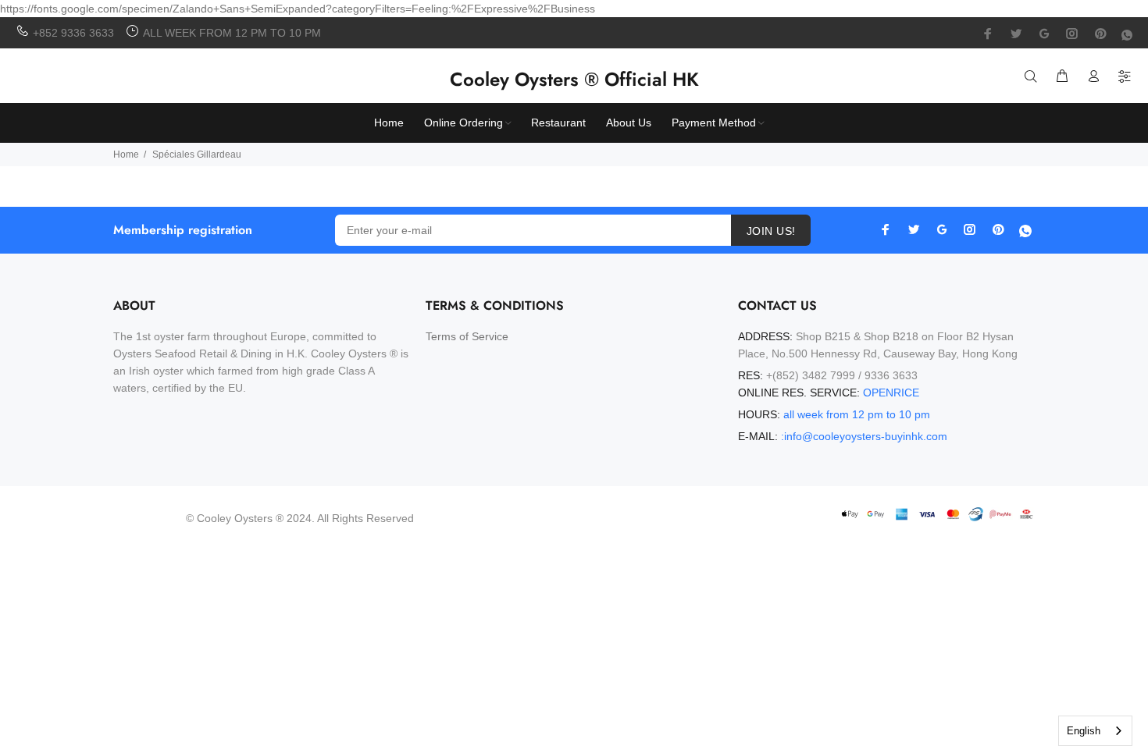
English (1083, 731)
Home (126, 154)
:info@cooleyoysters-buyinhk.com (864, 436)
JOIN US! (771, 231)
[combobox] (1095, 731)
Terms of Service (467, 336)
